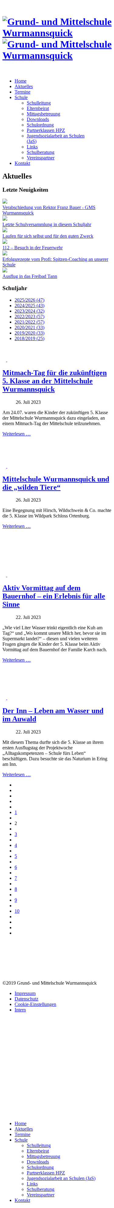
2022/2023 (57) (29, 316)
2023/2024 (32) (29, 311)
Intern (20, 1009)
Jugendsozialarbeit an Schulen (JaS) (61, 1178)
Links (32, 146)
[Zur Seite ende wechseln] (16, 933)
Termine (22, 91)
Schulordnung (40, 124)
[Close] (4, 1113)
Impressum (25, 993)
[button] (4, 359)
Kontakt (22, 163)
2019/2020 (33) (29, 333)
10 (17, 911)
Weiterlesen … (16, 433)
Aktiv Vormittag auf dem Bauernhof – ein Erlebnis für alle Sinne (53, 596)
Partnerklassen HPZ (46, 130)
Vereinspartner (40, 157)
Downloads (38, 119)
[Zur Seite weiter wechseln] (16, 922)
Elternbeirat (38, 108)
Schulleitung (39, 102)
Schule (21, 97)
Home (20, 80)
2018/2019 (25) (29, 338)
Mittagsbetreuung (43, 113)
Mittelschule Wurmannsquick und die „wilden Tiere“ (55, 483)
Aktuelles (24, 86)
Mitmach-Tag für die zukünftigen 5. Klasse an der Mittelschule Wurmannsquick (54, 381)
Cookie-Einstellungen (35, 1004)
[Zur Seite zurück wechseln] (16, 801)
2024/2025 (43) (29, 305)
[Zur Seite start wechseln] (16, 790)
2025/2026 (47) (29, 300)
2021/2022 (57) (29, 322)
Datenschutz (26, 998)
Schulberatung (40, 152)
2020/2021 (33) (29, 327)
